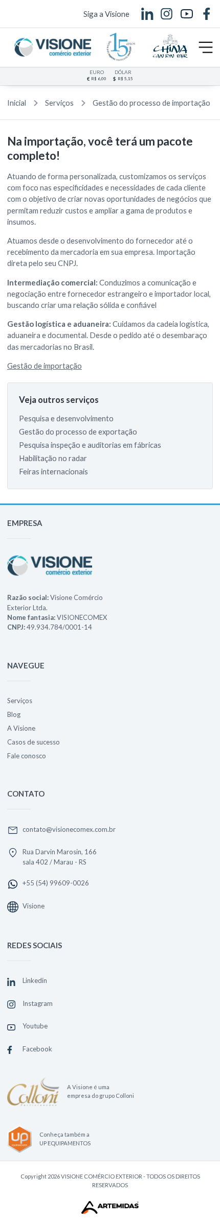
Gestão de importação (44, 365)
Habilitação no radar (53, 458)
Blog (13, 714)
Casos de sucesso (33, 742)
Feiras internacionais (53, 471)
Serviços (59, 102)
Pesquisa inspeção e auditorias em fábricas (90, 444)
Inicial (16, 102)
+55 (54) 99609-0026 (56, 883)
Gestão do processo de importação (151, 102)
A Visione (21, 728)
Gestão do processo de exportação (78, 431)
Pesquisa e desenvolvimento (66, 418)
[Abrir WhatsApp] (194, 1199)
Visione (34, 906)
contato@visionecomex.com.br (69, 829)
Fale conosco (26, 756)
